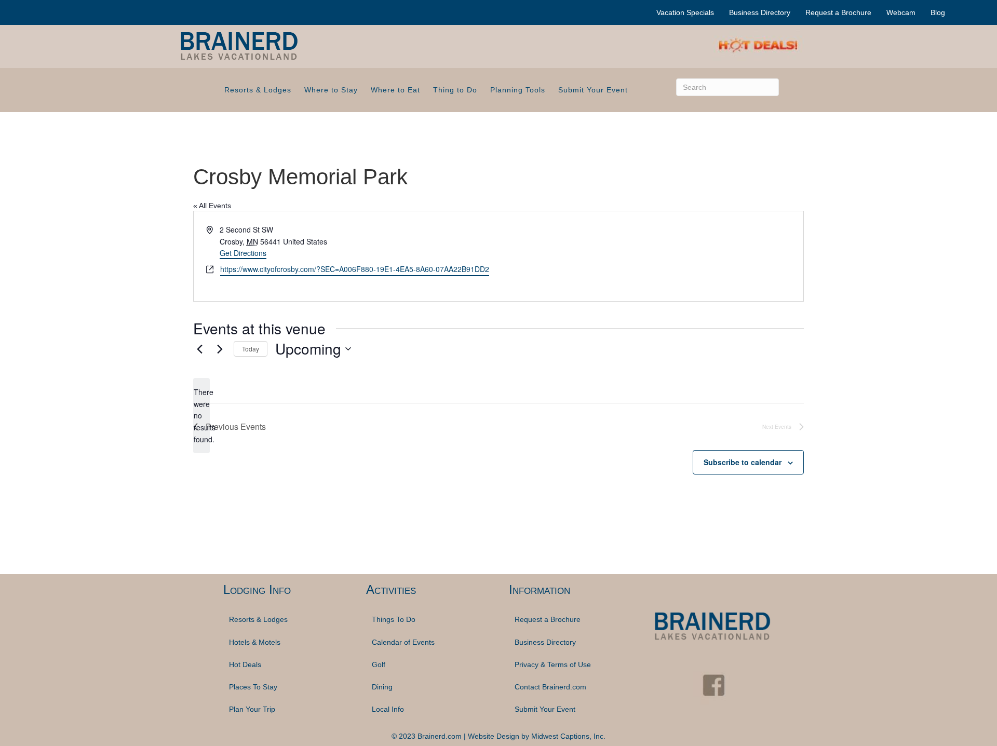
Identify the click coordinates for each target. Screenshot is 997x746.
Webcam (900, 12)
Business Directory (759, 12)
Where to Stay (331, 90)
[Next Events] (219, 349)
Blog (938, 12)
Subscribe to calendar (743, 462)
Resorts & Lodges (257, 90)
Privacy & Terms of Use (553, 664)
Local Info (388, 709)
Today (250, 348)
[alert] (201, 415)
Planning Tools (517, 90)
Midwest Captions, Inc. (568, 736)
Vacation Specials (685, 12)
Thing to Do (455, 90)
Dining (382, 687)
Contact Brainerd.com (550, 687)
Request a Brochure (838, 12)
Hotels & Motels (254, 642)
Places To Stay (253, 687)
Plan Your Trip (252, 709)
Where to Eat (395, 90)
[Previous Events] (199, 349)
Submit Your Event (593, 90)
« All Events (212, 205)
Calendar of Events (403, 642)
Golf (378, 664)
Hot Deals (245, 664)
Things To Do (393, 619)
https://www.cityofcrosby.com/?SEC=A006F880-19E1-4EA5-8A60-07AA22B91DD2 (354, 269)
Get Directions (243, 253)
